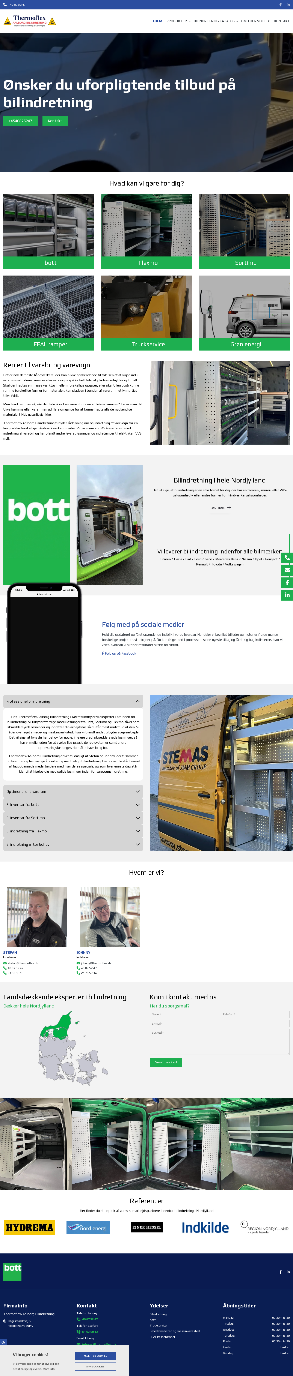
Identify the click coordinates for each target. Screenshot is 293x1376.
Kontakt (55, 121)
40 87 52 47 (18, 4)
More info (49, 1368)
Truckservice (158, 1325)
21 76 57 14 (89, 973)
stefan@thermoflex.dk (23, 963)
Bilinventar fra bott (22, 804)
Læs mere (217, 507)
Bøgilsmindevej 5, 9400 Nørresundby (20, 1323)
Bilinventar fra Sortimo (25, 818)
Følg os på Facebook (120, 653)
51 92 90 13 (15, 973)
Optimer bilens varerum (26, 791)
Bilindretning (158, 1314)
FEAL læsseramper (162, 1336)
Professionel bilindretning (28, 701)
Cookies (3, 1342)
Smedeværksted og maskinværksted (175, 1331)
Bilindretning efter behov (27, 844)
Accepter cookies (95, 1356)
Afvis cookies (95, 1366)
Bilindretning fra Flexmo (26, 831)
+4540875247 (20, 121)
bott (153, 1319)
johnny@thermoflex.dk (96, 963)
